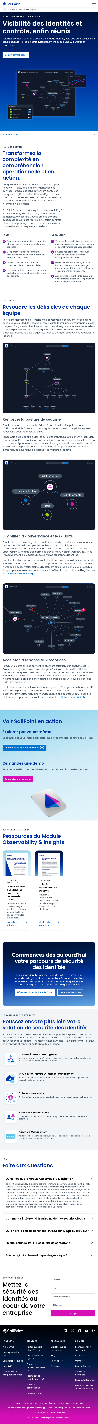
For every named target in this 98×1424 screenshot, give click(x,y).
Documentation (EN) (35, 1357)
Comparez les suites (13, 1360)
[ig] (93, 1330)
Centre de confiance (80, 1373)
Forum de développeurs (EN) (36, 1366)
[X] (72, 1330)
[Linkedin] (65, 1330)
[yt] (86, 1330)
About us (79, 1355)
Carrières (80, 1360)
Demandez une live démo (18, 779)
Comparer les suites (70, 992)
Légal (36, 1403)
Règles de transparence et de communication (69, 1408)
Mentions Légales (57, 1412)
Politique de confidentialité (52, 1403)
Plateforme (8, 1346)
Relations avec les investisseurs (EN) (84, 1387)
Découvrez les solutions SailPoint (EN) (24, 747)
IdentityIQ (7, 1366)
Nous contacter (34, 1393)
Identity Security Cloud (11, 1354)
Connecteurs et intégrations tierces (12, 1373)
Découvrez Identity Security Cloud (35, 992)
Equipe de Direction (85, 1380)
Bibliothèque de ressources (58, 1348)
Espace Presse (82, 1366)
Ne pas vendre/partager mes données (25, 1408)
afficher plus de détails (19, 573)
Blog (53, 1355)
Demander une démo (16, 54)
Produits (6, 10)
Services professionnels (34, 1386)
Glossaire (55, 1366)
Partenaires (57, 1360)
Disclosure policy (40, 1412)
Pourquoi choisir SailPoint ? (83, 1348)
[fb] (79, 1330)
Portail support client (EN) (34, 1348)
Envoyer (73, 1313)
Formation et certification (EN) (35, 1377)
